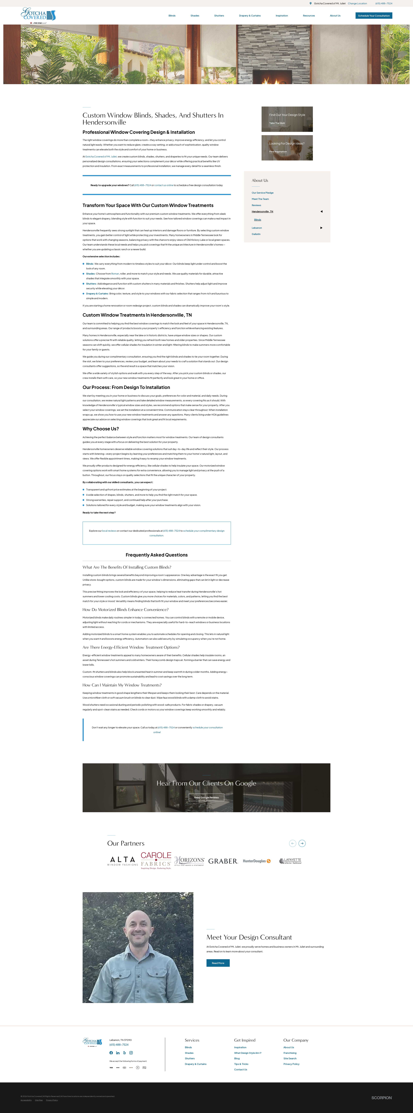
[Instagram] (131, 1052)
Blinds (188, 1047)
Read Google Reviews (206, 797)
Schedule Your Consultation (374, 15)
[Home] (38, 15)
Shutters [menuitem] (219, 15)
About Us (289, 1047)
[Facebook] (111, 1052)
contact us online (163, 185)
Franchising (290, 1052)
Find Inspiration (278, 151)
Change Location (357, 3)
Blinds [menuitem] (172, 15)
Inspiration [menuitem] (282, 15)
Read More (218, 962)
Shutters (190, 1058)
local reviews (109, 530)
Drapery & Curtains (195, 1063)
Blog (237, 1058)
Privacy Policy (292, 1063)
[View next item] (302, 843)
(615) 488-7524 (383, 3)
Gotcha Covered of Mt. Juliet (101, 156)
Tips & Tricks (241, 1063)
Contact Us (240, 1069)
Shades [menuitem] (195, 15)
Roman (115, 273)
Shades (189, 1052)
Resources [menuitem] (309, 15)
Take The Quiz (277, 122)
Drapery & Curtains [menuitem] (250, 15)
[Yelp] (124, 1052)
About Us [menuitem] (335, 15)
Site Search (290, 1058)
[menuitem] (287, 192)
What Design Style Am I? (247, 1052)
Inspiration (240, 1047)
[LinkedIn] (117, 1052)
